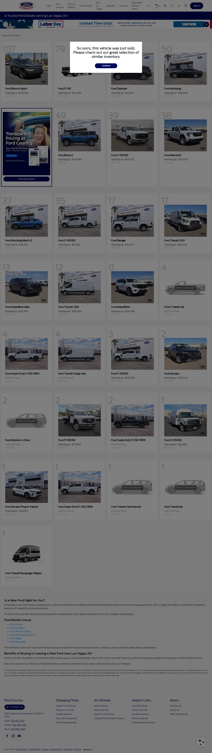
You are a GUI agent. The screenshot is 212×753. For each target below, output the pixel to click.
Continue (106, 66)
